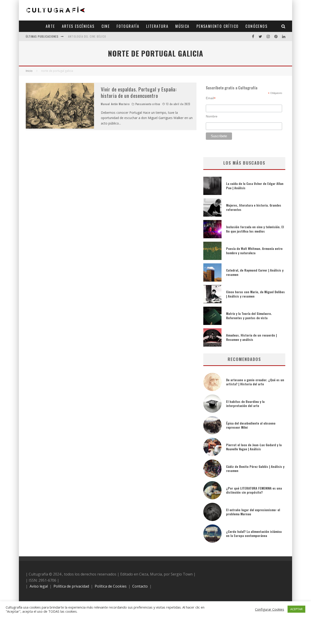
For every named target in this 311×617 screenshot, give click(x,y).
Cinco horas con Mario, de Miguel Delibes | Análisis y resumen (255, 293)
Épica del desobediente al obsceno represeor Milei (250, 425)
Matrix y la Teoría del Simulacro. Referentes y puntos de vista (249, 315)
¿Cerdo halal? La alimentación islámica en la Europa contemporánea (254, 533)
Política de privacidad (71, 586)
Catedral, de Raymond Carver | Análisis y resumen (254, 272)
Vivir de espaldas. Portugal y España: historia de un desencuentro (139, 92)
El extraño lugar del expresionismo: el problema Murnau (253, 511)
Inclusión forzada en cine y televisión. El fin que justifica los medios (255, 228)
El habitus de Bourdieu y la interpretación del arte (245, 403)
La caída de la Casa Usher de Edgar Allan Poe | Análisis (254, 185)
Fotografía (128, 26)
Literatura (157, 26)
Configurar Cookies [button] (269, 609)
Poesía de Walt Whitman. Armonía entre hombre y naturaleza (254, 250)
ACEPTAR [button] (296, 609)
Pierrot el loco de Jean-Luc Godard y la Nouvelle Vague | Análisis (254, 446)
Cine (106, 26)
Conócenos (256, 26)
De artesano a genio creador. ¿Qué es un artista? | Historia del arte (255, 381)
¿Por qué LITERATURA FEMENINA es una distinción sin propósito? (254, 490)
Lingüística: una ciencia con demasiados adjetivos (106, 37)
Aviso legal (39, 586)
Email (211, 98)
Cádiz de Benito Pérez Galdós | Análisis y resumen (255, 468)
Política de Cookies (111, 586)
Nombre (211, 116)
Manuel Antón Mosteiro (115, 104)
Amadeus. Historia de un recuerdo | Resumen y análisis (251, 337)
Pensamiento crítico (217, 26)
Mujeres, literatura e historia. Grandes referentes (253, 207)
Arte (50, 26)
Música (182, 26)
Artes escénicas (78, 26)
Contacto (140, 586)
